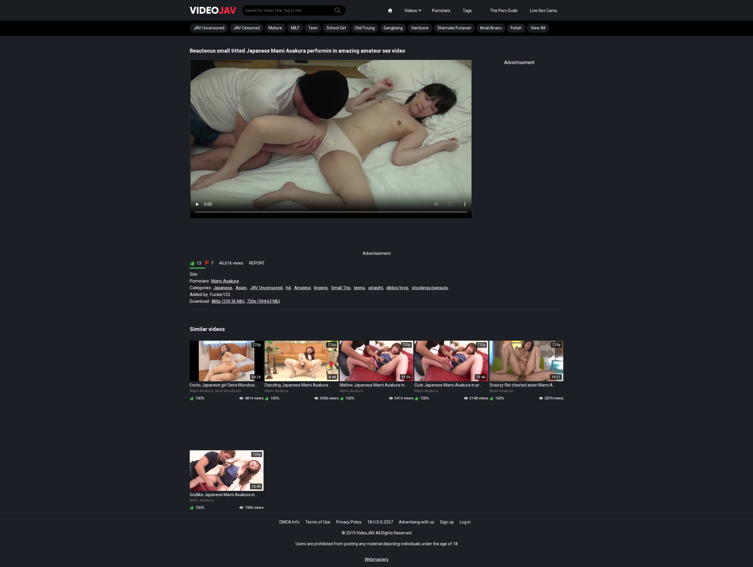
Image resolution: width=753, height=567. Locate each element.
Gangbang (393, 28)
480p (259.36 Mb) (227, 301)
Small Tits (340, 287)
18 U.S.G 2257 (380, 522)
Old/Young (365, 28)
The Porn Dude (504, 10)
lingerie (321, 287)
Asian (241, 287)
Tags (467, 10)
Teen (313, 28)
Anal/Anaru (491, 28)
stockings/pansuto (430, 287)
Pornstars (441, 10)
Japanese (222, 287)
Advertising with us (416, 522)
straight (375, 287)
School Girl (336, 28)
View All (538, 28)
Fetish (516, 28)
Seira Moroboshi (228, 391)
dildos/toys (397, 287)
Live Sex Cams (543, 10)
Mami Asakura (225, 281)
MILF (295, 28)
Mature (275, 28)
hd (288, 287)
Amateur (302, 287)
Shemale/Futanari (454, 28)
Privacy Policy (348, 522)
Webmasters (377, 559)
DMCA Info (289, 522)
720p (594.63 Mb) (263, 301)
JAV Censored (246, 28)
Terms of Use (317, 522)
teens (359, 287)
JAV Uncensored (209, 28)
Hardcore (420, 28)
